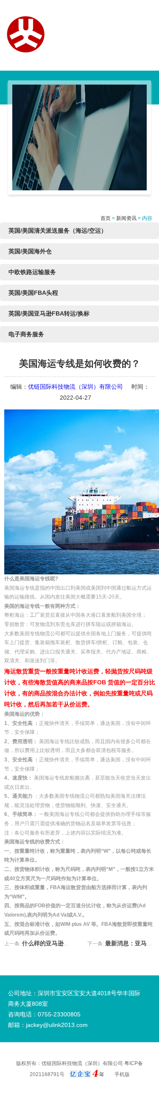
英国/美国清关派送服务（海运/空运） (57, 230)
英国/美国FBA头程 (33, 292)
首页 (105, 218)
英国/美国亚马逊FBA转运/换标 (48, 313)
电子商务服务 (26, 334)
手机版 (122, 1074)
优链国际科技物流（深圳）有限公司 (75, 386)
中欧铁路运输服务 (32, 272)
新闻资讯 (126, 218)
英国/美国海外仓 (30, 251)
